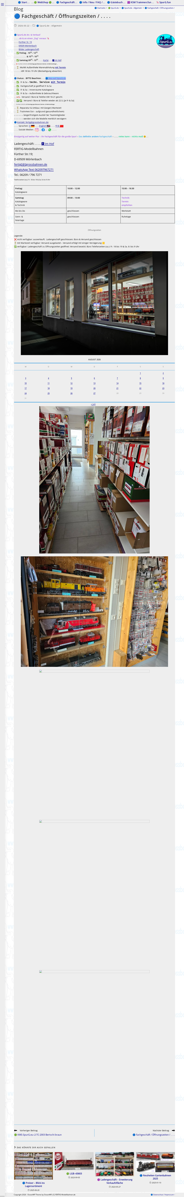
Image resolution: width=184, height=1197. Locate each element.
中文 (57, 125)
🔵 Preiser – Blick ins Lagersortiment (33, 1184)
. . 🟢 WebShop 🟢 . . (43, 2)
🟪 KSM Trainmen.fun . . (140, 2)
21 (117, 388)
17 (26, 388)
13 (94, 383)
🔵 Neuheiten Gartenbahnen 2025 (155, 1177)
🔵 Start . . (23, 2)
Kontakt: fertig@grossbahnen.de (32, 122)
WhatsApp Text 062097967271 (34, 169)
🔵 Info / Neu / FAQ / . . (92, 2)
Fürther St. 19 (25, 42)
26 (71, 393)
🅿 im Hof (56, 60)
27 (94, 393)
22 (140, 388)
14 (117, 383)
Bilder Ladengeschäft (29, 49)
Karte (45, 60)
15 (140, 383)
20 (94, 388)
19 (71, 388)
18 (49, 388)
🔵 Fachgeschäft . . (66, 2)
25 (49, 393)
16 (163, 383)
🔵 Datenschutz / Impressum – (163, 1194)
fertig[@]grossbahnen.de (30, 164)
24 (26, 393)
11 (49, 383)
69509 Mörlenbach (28, 45)
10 (26, 383)
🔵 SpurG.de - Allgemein (49, 25)
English (43, 125)
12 (71, 383)
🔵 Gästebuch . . (116, 2)
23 (163, 388)
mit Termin (60, 67)
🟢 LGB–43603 (74, 1173)
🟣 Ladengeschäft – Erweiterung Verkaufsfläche (114, 1181)
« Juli (93, 404)
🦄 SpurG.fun (163, 2)
